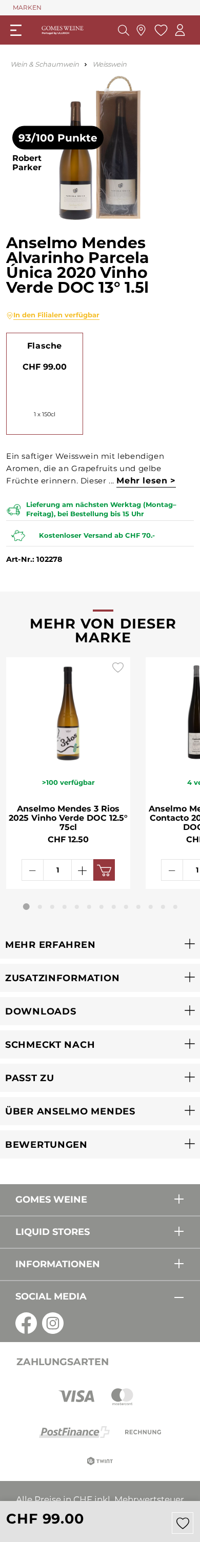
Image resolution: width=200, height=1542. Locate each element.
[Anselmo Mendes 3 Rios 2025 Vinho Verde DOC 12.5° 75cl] (68, 711)
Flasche (44, 346)
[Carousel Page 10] (138, 907)
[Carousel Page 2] (40, 907)
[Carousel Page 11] (151, 907)
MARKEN (27, 7)
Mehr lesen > (145, 480)
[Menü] (16, 30)
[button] (100, 944)
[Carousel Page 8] (114, 907)
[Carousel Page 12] (163, 907)
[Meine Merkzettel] (159, 30)
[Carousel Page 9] (126, 907)
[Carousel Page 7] (101, 907)
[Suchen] (123, 30)
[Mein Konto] (180, 30)
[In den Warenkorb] (104, 870)
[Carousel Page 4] (65, 907)
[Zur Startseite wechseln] (62, 30)
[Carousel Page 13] (175, 907)
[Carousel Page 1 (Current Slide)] (26, 906)
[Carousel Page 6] (89, 907)
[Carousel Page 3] (52, 907)
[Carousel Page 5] (77, 907)
